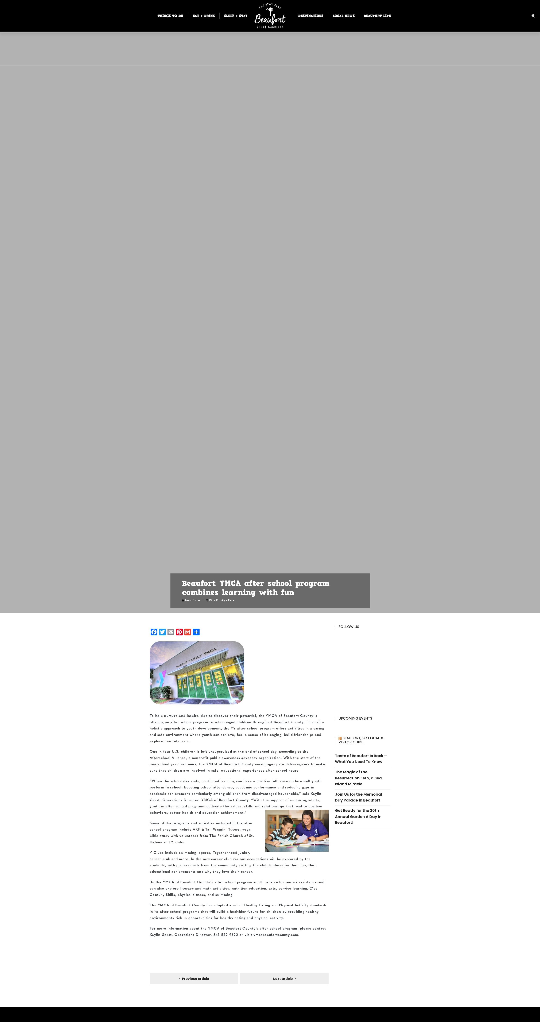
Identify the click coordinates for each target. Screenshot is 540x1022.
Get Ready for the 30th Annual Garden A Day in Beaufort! (358, 816)
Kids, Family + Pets (221, 600)
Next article (283, 978)
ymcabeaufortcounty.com (276, 935)
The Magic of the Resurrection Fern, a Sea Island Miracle (358, 777)
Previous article (195, 978)
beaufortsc (193, 600)
